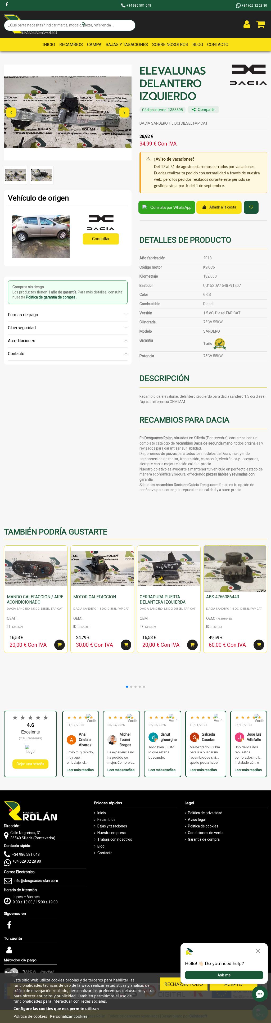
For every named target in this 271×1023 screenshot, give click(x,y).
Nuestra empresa (111, 833)
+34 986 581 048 (26, 854)
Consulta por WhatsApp (170, 207)
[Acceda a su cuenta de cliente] (247, 24)
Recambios (106, 819)
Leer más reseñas (80, 769)
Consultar (101, 239)
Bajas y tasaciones (112, 826)
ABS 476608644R (222, 597)
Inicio (101, 813)
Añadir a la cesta (222, 207)
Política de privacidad (205, 813)
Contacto (104, 853)
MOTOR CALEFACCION (94, 597)
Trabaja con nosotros (114, 839)
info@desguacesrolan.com (36, 881)
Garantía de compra (204, 839)
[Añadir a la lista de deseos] (251, 207)
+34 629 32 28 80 (27, 861)
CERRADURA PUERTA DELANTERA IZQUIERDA (163, 599)
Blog (101, 846)
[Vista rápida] (63, 563)
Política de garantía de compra (51, 297)
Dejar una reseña (30, 764)
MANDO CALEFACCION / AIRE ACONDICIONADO (35, 599)
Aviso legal (197, 819)
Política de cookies (203, 826)
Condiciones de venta (205, 833)
